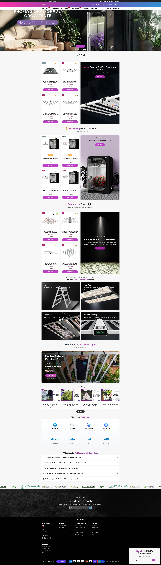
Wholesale (94, 8)
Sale (48, 8)
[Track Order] (103, 1)
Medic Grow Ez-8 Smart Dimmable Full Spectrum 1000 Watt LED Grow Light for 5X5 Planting (70, 259)
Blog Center (95, 532)
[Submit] (153, 560)
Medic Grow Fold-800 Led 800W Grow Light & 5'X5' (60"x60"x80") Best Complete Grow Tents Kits (70, 151)
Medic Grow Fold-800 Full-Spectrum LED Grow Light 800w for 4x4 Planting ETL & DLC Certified (50, 109)
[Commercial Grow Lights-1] (99, 243)
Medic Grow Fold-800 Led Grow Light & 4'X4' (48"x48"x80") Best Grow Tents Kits (50, 184)
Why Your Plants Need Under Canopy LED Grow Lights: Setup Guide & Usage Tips (90, 399)
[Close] (158, 549)
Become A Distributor (47, 555)
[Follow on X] (79, 497)
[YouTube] (84, 497)
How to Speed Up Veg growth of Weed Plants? (70, 399)
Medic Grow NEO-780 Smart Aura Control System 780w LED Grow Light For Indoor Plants (70, 77)
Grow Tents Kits (76, 8)
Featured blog (116, 8)
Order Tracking (79, 535)
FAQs (93, 535)
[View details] (61, 296)
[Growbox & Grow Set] (99, 167)
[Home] (45, 4)
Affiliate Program (46, 546)
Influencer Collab (46, 548)
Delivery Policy (79, 532)
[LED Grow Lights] (99, 93)
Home (43, 8)
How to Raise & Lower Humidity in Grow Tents (110, 399)
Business (109, 8)
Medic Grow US (115, 561)
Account (103, 4)
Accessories (86, 8)
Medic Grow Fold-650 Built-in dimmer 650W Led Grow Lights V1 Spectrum (70, 109)
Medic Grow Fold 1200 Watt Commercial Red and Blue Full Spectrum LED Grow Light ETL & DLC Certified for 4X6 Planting (50, 259)
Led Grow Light (62, 525)
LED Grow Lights (65, 8)
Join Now (50, 375)
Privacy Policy (95, 527)
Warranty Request (79, 530)
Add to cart (70, 197)
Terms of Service (96, 530)
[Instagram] (81, 497)
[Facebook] (77, 497)
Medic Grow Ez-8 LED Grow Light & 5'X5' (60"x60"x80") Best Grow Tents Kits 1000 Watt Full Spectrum (50, 151)
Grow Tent (61, 527)
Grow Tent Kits (62, 530)
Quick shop (50, 89)
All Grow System (55, 8)
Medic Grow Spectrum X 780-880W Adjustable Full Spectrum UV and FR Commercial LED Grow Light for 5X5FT (70, 227)
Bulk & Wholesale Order (46, 551)
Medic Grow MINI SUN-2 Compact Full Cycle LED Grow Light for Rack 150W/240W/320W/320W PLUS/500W (50, 77)
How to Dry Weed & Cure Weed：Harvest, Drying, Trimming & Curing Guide (51, 399)
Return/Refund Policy (80, 527)
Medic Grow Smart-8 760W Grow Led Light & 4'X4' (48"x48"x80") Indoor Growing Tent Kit (70, 184)
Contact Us (78, 525)
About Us (94, 525)
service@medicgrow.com (114, 1)
